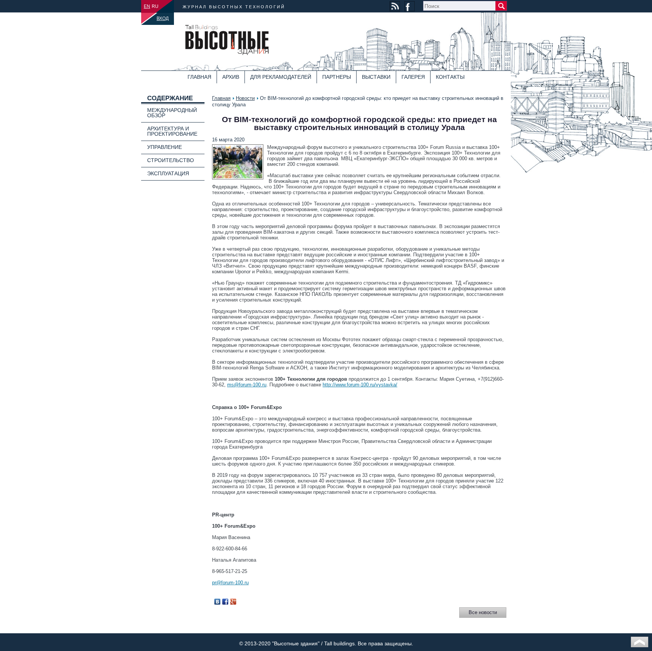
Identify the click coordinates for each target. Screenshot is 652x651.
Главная (199, 77)
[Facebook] (225, 602)
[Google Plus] (233, 602)
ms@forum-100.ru (246, 385)
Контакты (450, 77)
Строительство (170, 160)
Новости (245, 98)
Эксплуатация (168, 173)
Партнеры (336, 77)
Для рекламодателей (280, 77)
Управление (164, 147)
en (147, 6)
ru (155, 6)
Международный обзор (172, 112)
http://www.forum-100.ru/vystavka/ (360, 385)
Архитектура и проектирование (172, 131)
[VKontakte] (217, 602)
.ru (246, 582)
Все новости (483, 612)
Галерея (413, 77)
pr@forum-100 (227, 582)
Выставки (376, 77)
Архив (230, 77)
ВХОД (163, 18)
